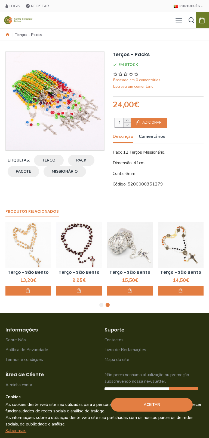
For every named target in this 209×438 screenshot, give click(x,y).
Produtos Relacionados (32, 211)
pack (81, 160)
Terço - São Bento (28, 272)
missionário (65, 171)
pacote (23, 171)
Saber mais (15, 431)
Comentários (152, 136)
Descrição (123, 136)
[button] (101, 305)
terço (49, 160)
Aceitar (152, 404)
